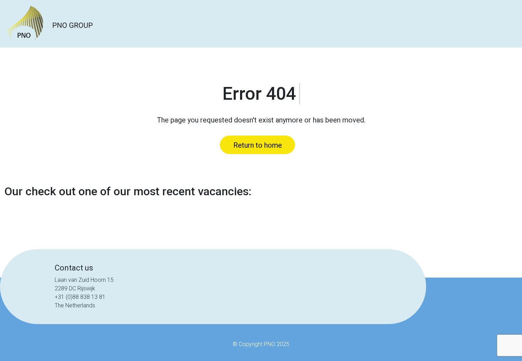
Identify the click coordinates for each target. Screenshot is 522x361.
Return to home (257, 145)
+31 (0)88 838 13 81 (80, 297)
